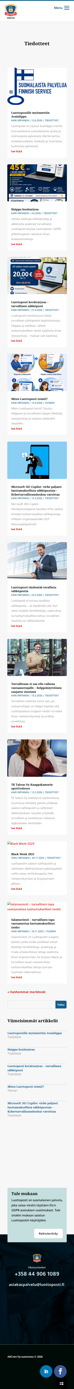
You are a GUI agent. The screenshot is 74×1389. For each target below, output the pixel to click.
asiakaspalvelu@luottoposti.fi (36, 1284)
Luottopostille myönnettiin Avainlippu (34, 1033)
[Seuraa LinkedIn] (46, 1371)
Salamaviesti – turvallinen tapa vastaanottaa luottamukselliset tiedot (33, 923)
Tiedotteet (52, 120)
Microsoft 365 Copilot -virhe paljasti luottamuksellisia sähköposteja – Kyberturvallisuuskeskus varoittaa (36, 490)
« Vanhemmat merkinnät (26, 992)
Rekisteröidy (48, 1233)
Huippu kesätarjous (25, 209)
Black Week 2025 (22, 854)
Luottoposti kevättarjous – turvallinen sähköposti (30, 304)
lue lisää (16, 151)
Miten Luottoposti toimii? (29, 399)
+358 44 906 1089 (37, 1275)
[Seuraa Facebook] (60, 1371)
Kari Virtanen (20, 120)
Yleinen (49, 402)
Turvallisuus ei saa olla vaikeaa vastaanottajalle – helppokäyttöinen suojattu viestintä (36, 687)
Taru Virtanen (20, 858)
